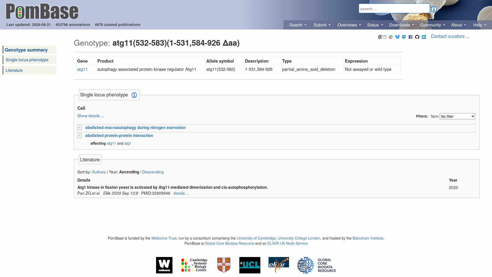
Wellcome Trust (164, 238)
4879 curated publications (117, 24)
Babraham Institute (368, 238)
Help (478, 25)
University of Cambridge (256, 238)
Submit (320, 25)
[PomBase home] (42, 10)
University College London (299, 238)
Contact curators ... (450, 36)
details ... (181, 193)
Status (373, 25)
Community (431, 25)
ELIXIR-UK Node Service (288, 243)
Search (296, 25)
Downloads (400, 25)
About (457, 25)
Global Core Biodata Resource (229, 243)
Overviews (348, 25)
